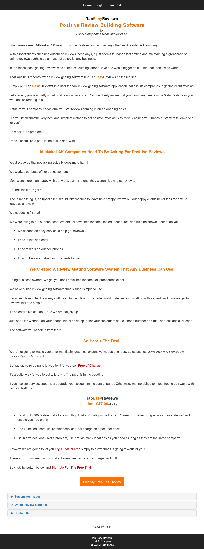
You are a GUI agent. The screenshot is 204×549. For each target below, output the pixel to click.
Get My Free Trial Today (102, 481)
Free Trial (114, 5)
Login (100, 5)
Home (87, 5)
